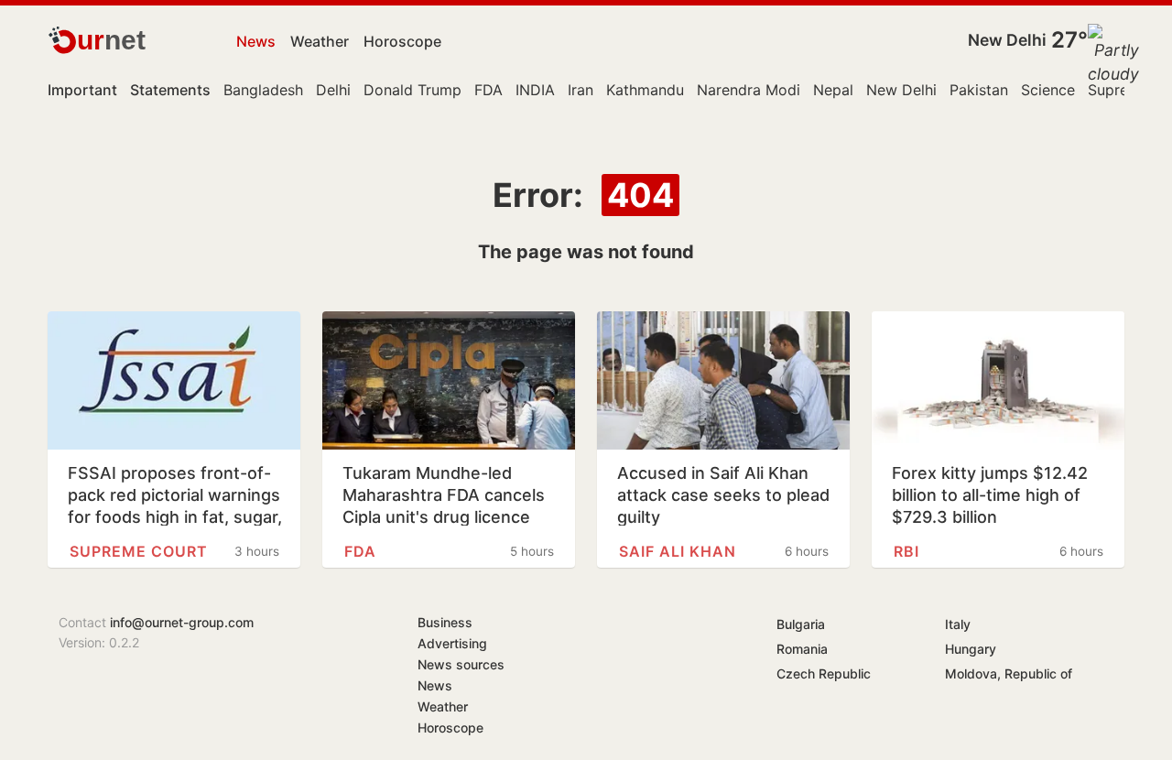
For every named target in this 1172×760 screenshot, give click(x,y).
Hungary (970, 649)
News (256, 41)
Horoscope (402, 41)
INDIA (535, 90)
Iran (580, 90)
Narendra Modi (748, 90)
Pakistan (979, 90)
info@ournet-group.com (182, 622)
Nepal (833, 90)
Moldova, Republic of (1008, 673)
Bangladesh (263, 90)
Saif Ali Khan (677, 551)
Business (445, 622)
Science (1048, 90)
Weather (319, 41)
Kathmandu (645, 90)
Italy (958, 624)
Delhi (333, 90)
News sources (461, 664)
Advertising (452, 643)
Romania (802, 649)
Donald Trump (412, 90)
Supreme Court (139, 551)
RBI (906, 551)
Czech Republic (823, 673)
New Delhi (1007, 39)
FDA (488, 90)
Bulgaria (800, 624)
